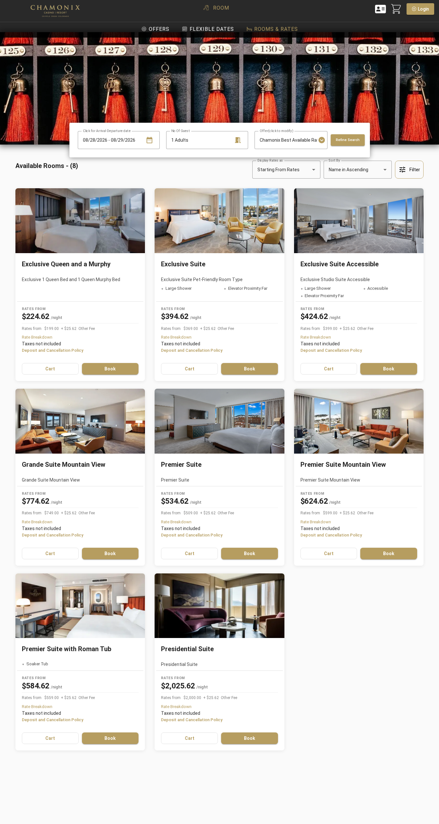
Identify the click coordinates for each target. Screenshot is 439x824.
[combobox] (289, 140)
